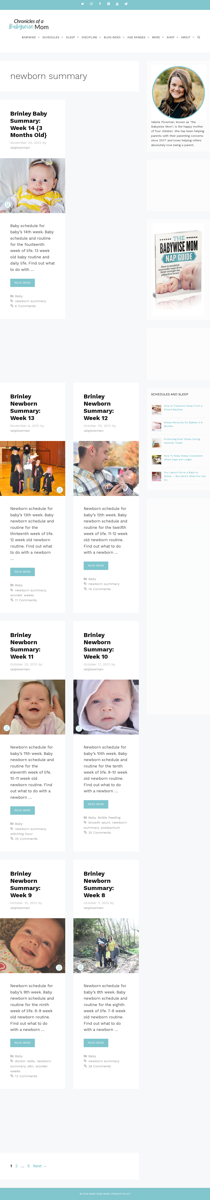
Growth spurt (99, 822)
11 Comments (26, 600)
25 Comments (26, 839)
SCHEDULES (50, 37)
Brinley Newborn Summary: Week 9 (25, 884)
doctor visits (25, 1061)
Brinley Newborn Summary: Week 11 (25, 645)
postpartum (110, 828)
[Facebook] (99, 4)
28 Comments (99, 1066)
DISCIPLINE (89, 37)
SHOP (171, 37)
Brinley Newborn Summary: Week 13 (25, 407)
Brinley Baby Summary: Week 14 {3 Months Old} (28, 124)
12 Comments (26, 1076)
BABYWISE (29, 37)
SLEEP (70, 37)
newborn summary (30, 301)
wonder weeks (22, 595)
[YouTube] (117, 4)
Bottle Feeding (109, 817)
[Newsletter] (125, 4)
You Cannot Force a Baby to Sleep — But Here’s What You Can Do (185, 476)
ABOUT (186, 37)
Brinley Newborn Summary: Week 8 (99, 884)
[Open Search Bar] (199, 37)
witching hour (21, 834)
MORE (156, 37)
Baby (19, 296)
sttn (30, 1066)
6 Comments (25, 306)
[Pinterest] (108, 4)
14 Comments (99, 589)
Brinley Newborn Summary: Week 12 (99, 407)
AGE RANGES (136, 37)
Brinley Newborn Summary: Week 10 (99, 645)
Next (40, 1166)
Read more (22, 282)
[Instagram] (91, 4)
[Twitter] (82, 4)
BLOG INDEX (112, 37)
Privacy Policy (121, 1193)
